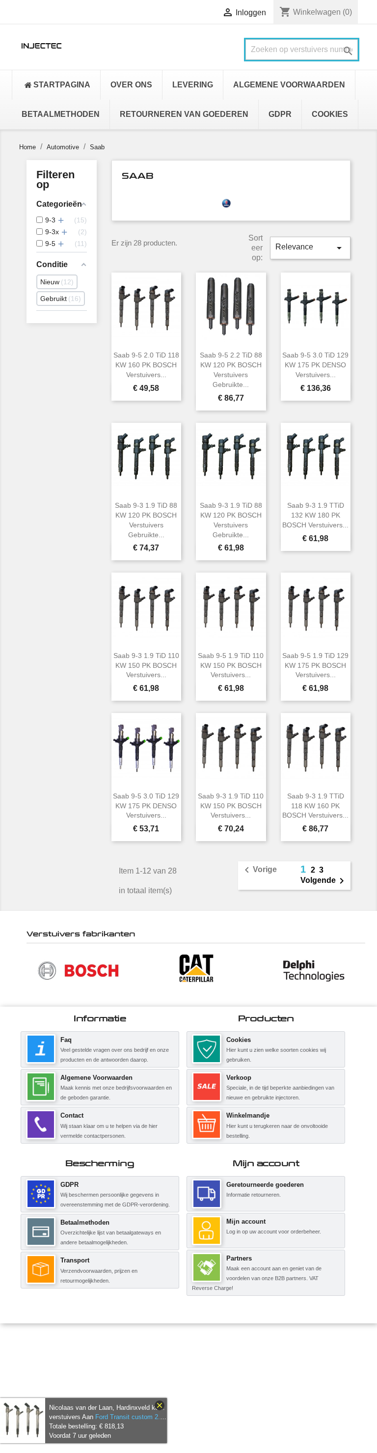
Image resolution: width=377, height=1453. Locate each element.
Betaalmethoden (84, 1222)
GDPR (69, 1184)
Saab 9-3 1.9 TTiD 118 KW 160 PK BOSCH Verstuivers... (315, 806)
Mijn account (246, 1221)
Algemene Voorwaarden (96, 1077)
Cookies (238, 1039)
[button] (31, 970)
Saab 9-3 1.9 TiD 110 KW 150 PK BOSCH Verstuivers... (146, 665)
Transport (74, 1260)
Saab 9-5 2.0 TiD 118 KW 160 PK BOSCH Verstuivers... (146, 365)
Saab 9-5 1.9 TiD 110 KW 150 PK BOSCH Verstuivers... (231, 665)
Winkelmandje (247, 1115)
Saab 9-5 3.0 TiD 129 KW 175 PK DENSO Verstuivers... (315, 365)
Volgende (324, 881)
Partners (239, 1258)
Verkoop (238, 1077)
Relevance (310, 248)
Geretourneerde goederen (265, 1184)
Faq (66, 1039)
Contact (71, 1115)
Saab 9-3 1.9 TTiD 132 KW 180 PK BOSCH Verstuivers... (315, 515)
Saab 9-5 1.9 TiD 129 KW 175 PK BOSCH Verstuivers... (315, 665)
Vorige (259, 870)
